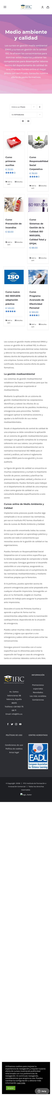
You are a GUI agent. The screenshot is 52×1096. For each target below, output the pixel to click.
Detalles (20, 182)
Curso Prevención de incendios (13, 223)
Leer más (21, 1083)
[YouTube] (20, 724)
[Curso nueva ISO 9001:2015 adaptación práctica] (14, 277)
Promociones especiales (38, 687)
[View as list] (28, 121)
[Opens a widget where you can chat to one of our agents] (42, 1091)
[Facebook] (8, 724)
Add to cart (9, 183)
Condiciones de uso (14, 745)
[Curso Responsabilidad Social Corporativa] (38, 142)
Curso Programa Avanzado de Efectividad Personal (36, 300)
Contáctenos (38, 700)
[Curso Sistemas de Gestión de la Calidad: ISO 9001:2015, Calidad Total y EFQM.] (38, 204)
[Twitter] (12, 724)
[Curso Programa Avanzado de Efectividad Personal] (38, 277)
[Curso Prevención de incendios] (14, 204)
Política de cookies (14, 749)
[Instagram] (16, 724)
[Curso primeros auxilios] (14, 142)
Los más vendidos (38, 696)
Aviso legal (14, 752)
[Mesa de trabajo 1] (26, 3)
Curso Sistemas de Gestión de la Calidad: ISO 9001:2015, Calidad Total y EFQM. (37, 231)
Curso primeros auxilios (10, 161)
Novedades (38, 692)
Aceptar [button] (11, 1088)
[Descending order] (39, 107)
